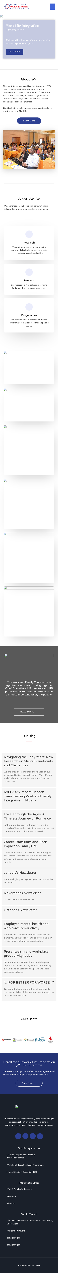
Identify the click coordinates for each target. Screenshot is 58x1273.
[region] (29, 42)
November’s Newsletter (22, 893)
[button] (4, 1040)
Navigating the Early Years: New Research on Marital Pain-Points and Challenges (28, 761)
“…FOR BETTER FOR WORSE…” (29, 982)
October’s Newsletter (20, 910)
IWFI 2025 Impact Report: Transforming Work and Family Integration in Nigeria (28, 796)
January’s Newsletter (20, 873)
